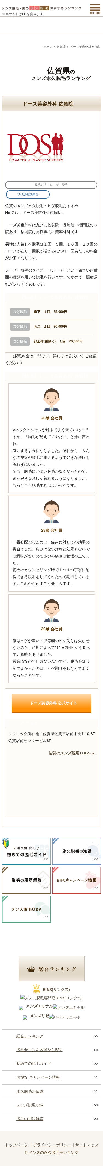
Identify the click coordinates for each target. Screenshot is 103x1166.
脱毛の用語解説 (29, 1119)
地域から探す (39, 25)
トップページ (16, 1145)
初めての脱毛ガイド (33, 1063)
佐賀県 (61, 46)
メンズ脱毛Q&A (30, 1105)
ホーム (48, 46)
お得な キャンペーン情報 (38, 1077)
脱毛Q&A (88, 25)
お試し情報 (64, 25)
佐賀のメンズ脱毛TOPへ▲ (72, 753)
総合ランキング (14, 25)
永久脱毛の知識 (29, 1091)
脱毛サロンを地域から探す (39, 1050)
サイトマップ (86, 1145)
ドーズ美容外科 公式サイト (53, 703)
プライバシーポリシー (52, 1145)
